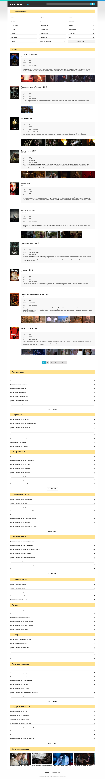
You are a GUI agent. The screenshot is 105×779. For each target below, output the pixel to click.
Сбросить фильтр (81, 41)
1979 (30, 334)
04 (55, 362)
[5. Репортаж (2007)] (76, 142)
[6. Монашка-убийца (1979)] (88, 352)
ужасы (33, 64)
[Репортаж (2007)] (14, 123)
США (30, 62)
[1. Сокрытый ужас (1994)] (27, 78)
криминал (38, 252)
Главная (46, 772)
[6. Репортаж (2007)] (88, 142)
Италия (30, 191)
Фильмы (40, 4)
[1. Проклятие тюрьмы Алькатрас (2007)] (27, 109)
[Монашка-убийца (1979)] (14, 333)
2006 (30, 249)
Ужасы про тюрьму (32, 98)
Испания (30, 126)
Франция (34, 302)
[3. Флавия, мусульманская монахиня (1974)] (52, 319)
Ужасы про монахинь (33, 194)
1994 (30, 60)
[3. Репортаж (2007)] (52, 142)
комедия (33, 252)
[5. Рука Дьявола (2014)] (76, 234)
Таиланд (33, 158)
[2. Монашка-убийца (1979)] (39, 352)
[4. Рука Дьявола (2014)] (64, 234)
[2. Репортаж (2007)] (39, 142)
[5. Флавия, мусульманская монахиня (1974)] (76, 319)
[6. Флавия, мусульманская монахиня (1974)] (88, 319)
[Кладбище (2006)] (14, 275)
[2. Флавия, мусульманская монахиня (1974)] (39, 319)
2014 (30, 216)
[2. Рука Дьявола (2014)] (39, 234)
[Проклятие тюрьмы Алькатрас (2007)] (14, 92)
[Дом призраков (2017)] (14, 156)
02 (47, 362)
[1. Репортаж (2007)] (27, 142)
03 (51, 362)
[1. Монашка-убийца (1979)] (27, 352)
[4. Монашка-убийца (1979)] (64, 352)
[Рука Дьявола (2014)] (14, 215)
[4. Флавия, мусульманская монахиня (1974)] (64, 319)
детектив (30, 127)
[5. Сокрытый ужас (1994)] (76, 78)
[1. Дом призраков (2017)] (27, 174)
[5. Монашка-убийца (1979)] (76, 352)
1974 (30, 300)
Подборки (33, 4)
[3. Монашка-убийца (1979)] (52, 352)
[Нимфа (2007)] (14, 188)
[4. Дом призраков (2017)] (64, 174)
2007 (30, 93)
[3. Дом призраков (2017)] (52, 174)
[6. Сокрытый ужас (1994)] (88, 78)
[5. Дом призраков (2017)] (76, 174)
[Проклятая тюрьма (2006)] (14, 248)
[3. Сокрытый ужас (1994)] (52, 78)
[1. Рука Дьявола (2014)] (27, 234)
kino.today (42, 776)
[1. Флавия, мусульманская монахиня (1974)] (27, 319)
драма (30, 303)
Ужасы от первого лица (33, 129)
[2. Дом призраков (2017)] (39, 174)
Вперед (64, 362)
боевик (30, 64)
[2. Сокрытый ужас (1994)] (39, 78)
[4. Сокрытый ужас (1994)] (64, 78)
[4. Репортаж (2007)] (64, 142)
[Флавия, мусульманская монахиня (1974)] (14, 299)
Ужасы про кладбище (33, 65)
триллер (34, 127)
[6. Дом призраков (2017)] (88, 174)
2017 (30, 157)
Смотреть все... (52, 409)
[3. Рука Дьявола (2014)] (52, 234)
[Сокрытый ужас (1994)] (14, 59)
